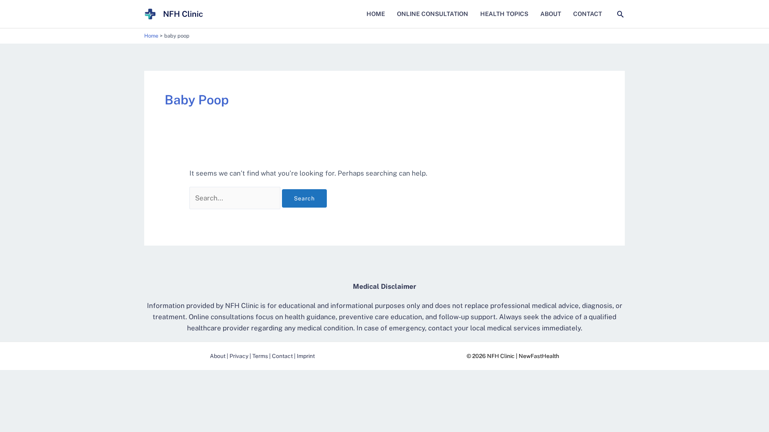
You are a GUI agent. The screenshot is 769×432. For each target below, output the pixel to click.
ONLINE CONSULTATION (432, 13)
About (217, 356)
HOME (375, 13)
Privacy (238, 356)
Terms (260, 356)
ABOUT (550, 13)
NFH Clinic (183, 14)
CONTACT (587, 13)
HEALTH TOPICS (504, 13)
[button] (620, 14)
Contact (282, 356)
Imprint (306, 356)
